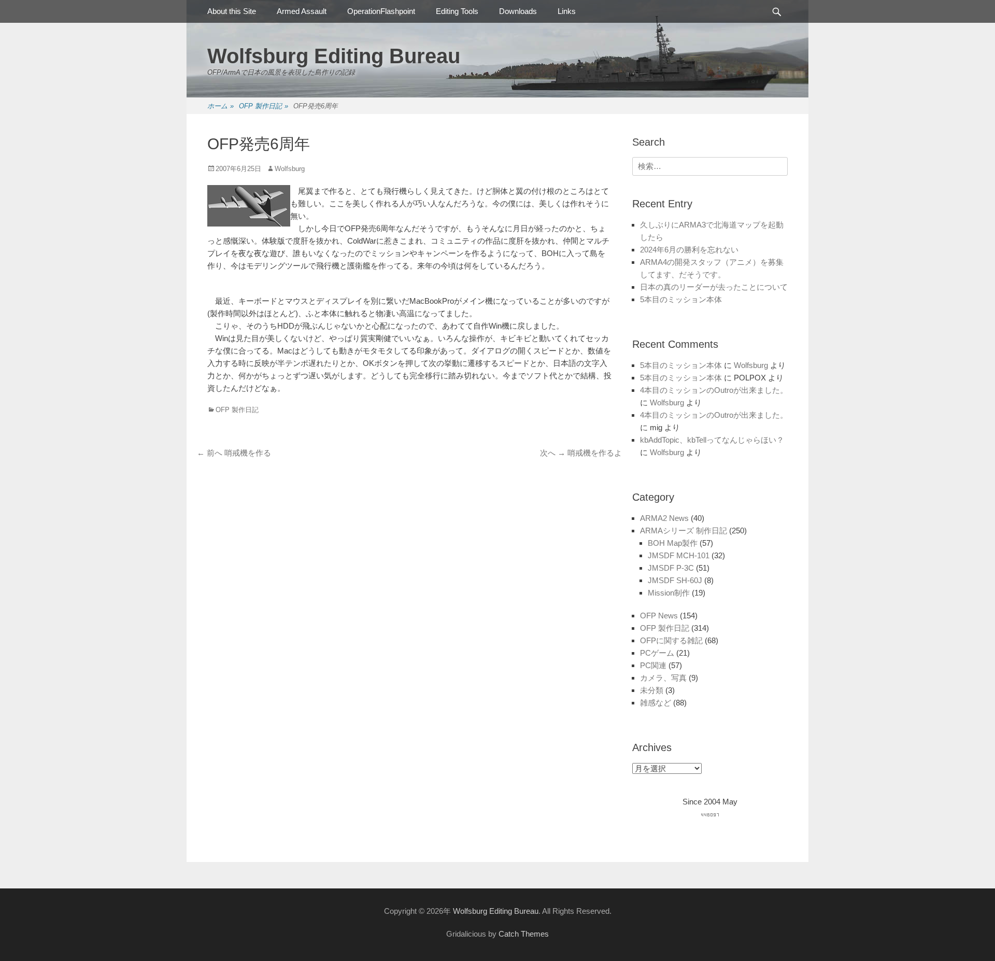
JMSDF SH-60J (675, 580)
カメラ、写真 (663, 677)
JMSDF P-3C (671, 567)
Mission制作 (669, 592)
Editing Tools (457, 11)
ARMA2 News (664, 518)
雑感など (655, 702)
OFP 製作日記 (263, 106)
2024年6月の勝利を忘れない (689, 249)
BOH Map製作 (673, 543)
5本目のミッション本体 (681, 299)
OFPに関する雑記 (671, 640)
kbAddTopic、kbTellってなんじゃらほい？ (712, 439)
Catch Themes (524, 933)
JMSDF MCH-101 (678, 555)
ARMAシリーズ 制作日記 (683, 530)
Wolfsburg (290, 169)
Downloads (518, 11)
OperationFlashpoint (381, 11)
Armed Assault (301, 11)
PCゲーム (657, 652)
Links (567, 11)
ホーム (220, 106)
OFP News (659, 615)
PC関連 (653, 665)
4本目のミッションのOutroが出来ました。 (714, 390)
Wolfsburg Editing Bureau (333, 56)
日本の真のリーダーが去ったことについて (714, 286)
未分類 (651, 690)
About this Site (231, 11)
